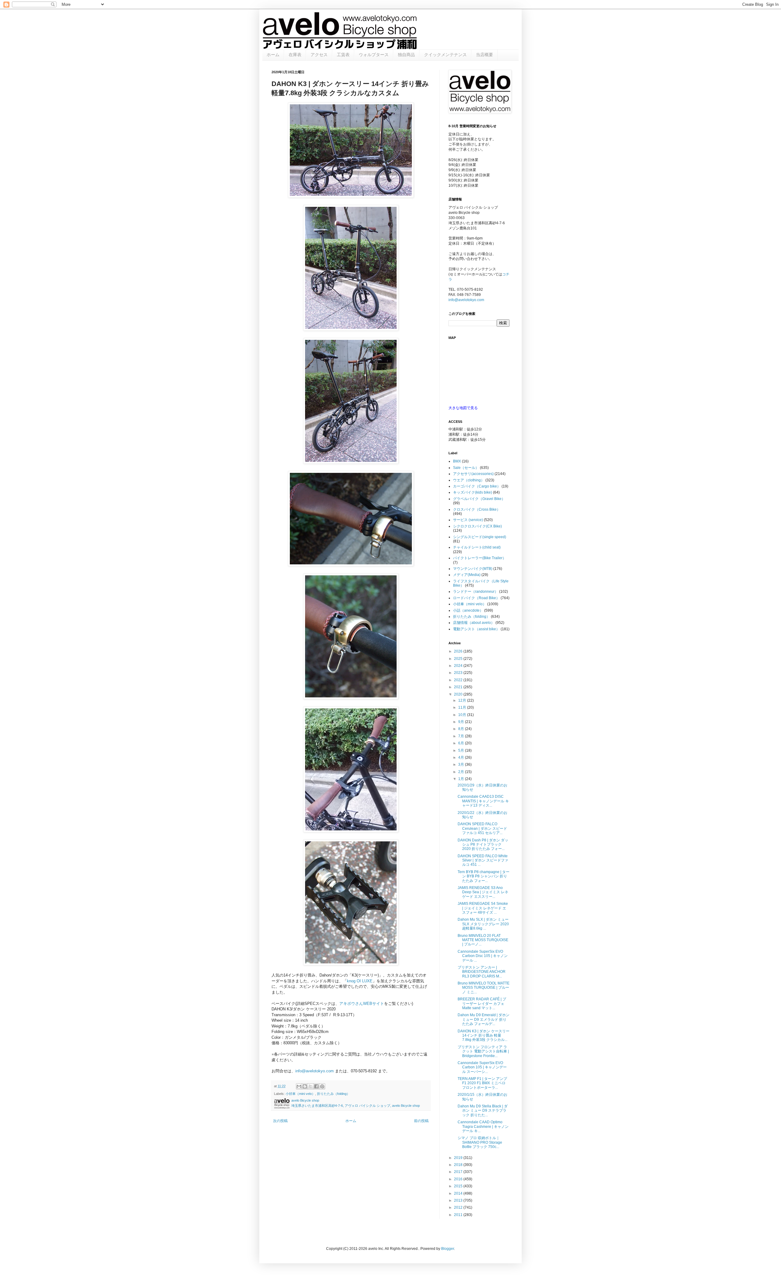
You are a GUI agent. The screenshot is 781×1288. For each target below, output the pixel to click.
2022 (458, 680)
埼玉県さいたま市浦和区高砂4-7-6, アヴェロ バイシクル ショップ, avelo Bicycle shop (355, 1105)
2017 (458, 1172)
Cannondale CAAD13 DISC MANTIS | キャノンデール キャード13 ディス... (483, 801)
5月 (461, 750)
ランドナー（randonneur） (475, 591)
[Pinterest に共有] (322, 1086)
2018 (458, 1165)
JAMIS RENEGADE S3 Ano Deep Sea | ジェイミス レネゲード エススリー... (483, 892)
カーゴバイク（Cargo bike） (477, 486)
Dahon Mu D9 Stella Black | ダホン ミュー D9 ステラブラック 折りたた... (483, 1110)
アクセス (319, 54)
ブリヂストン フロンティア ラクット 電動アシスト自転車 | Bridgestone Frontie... (483, 1051)
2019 (458, 1158)
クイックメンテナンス (445, 54)
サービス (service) (468, 520)
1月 (461, 779)
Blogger (447, 1249)
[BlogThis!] (305, 1086)
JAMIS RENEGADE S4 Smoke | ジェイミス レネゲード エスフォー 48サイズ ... (483, 908)
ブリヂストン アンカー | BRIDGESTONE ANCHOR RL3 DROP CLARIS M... (482, 971)
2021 (458, 687)
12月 (462, 700)
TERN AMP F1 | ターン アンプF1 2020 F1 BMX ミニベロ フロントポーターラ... (482, 1083)
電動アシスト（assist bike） (476, 629)
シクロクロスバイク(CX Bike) (477, 526)
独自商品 (406, 54)
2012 (458, 1207)
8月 (461, 729)
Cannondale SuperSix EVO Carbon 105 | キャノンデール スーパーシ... (482, 1067)
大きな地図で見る (463, 408)
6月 (461, 743)
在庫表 (295, 54)
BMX (457, 461)
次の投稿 (280, 1121)
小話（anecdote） (468, 610)
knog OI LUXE (360, 981)
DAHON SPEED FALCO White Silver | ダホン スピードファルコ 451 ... (483, 860)
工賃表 (343, 54)
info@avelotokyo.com (314, 1071)
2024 (458, 666)
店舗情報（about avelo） (474, 623)
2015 (458, 1186)
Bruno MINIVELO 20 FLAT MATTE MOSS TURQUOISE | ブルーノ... (483, 940)
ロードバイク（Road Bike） (476, 598)
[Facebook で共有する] (316, 1086)
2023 (458, 673)
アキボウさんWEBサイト (361, 1003)
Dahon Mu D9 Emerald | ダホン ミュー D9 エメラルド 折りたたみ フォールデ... (483, 1019)
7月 (461, 736)
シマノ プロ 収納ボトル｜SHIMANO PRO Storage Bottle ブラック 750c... (480, 1142)
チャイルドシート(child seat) (477, 547)
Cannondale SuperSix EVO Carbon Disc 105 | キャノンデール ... (483, 955)
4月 (461, 757)
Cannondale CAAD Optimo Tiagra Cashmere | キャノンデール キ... (483, 1126)
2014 (458, 1193)
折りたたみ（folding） (333, 1094)
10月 (462, 715)
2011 (458, 1215)
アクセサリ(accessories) (473, 474)
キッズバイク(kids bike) (472, 492)
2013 (458, 1200)
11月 (462, 707)
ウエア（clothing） (468, 480)
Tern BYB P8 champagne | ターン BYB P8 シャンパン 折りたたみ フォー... (483, 876)
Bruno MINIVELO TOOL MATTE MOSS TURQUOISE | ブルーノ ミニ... (483, 987)
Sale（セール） (466, 468)
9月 (461, 722)
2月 (461, 772)
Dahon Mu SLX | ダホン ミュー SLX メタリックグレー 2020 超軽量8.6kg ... (483, 923)
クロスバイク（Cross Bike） (476, 509)
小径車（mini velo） (300, 1094)
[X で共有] (311, 1086)
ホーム (273, 54)
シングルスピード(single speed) (479, 537)
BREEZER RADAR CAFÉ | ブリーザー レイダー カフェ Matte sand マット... (482, 1003)
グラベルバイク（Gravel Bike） (479, 499)
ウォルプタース (374, 54)
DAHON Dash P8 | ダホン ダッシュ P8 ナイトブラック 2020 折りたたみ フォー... (483, 844)
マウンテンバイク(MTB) (472, 569)
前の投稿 (421, 1121)
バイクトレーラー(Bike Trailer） (479, 558)
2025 (458, 659)
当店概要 (484, 54)
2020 (458, 694)
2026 (458, 651)
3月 (461, 764)
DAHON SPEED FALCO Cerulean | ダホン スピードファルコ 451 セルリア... (482, 828)
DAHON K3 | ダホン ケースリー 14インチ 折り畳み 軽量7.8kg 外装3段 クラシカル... (483, 1035)
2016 (458, 1179)
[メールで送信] (299, 1086)
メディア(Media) (466, 575)
